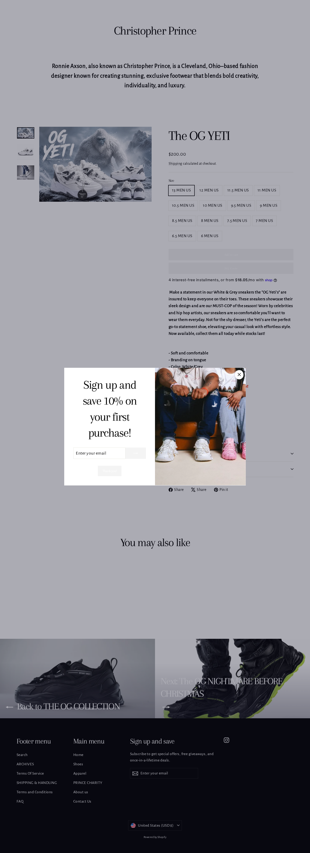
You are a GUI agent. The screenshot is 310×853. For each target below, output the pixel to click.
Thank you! (110, 471)
